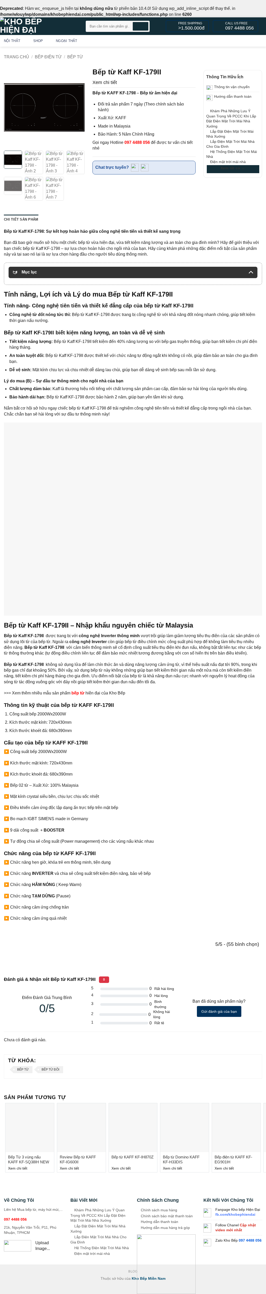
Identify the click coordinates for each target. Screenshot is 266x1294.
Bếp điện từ (48, 57)
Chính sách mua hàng (158, 1210)
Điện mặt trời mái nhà (227, 162)
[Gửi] (140, 26)
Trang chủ (16, 57)
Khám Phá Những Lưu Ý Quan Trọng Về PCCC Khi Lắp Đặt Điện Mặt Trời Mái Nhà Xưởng (97, 1215)
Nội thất (12, 41)
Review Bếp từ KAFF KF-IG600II (78, 1159)
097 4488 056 (137, 142)
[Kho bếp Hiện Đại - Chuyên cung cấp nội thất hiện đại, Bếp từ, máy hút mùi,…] (39, 26)
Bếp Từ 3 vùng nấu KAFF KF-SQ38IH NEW (28, 1159)
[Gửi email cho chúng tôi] (252, 40)
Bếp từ (75, 57)
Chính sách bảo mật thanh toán (166, 1216)
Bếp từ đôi (50, 1069)
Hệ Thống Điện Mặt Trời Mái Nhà (101, 1248)
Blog (132, 1271)
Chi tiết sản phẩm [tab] (21, 219)
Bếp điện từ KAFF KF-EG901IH (233, 1159)
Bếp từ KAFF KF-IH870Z (132, 1157)
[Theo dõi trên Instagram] (231, 40)
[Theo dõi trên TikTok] (238, 40)
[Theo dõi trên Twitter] (245, 40)
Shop (38, 41)
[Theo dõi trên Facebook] (225, 40)
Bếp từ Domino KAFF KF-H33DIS (181, 1159)
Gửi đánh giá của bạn (219, 1011)
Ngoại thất (66, 41)
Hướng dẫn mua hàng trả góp (165, 1228)
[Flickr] (259, 40)
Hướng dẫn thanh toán (159, 1222)
